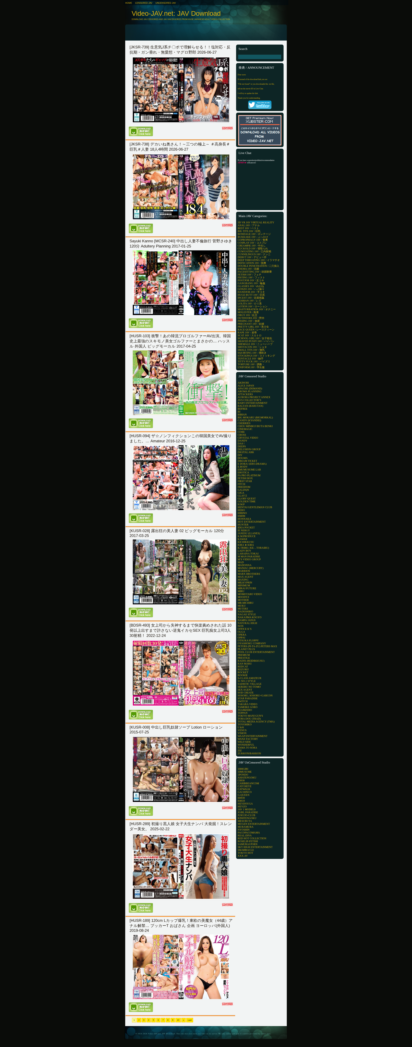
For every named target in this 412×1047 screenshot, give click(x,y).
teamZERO (245, 710)
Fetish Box (245, 478)
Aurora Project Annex (254, 397)
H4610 (241, 800)
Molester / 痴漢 (248, 312)
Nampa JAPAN (247, 620)
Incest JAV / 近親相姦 (251, 297)
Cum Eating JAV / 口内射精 (254, 251)
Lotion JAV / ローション (252, 306)
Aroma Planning (250, 391)
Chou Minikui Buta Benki (255, 426)
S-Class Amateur (249, 678)
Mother (243, 600)
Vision (242, 733)
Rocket (243, 672)
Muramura (245, 826)
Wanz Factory (248, 739)
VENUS (242, 730)
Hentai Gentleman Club (255, 507)
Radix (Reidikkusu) (251, 660)
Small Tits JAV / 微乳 (251, 350)
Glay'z (242, 495)
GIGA (241, 492)
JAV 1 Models (247, 809)
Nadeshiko (245, 611)
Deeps (242, 446)
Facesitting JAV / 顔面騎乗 (255, 271)
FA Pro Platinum (249, 475)
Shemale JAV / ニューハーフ (255, 344)
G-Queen (243, 795)
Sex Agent (245, 689)
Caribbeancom (248, 783)
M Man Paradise (249, 556)
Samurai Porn (248, 844)
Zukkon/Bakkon (249, 753)
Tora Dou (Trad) (249, 718)
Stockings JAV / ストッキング (256, 355)
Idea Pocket (246, 527)
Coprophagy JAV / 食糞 (253, 239)
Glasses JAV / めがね (251, 286)
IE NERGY (244, 530)
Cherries (244, 423)
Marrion (244, 571)
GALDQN (243, 490)
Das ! (241, 443)
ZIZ (240, 750)
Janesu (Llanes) (249, 533)
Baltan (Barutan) (250, 406)
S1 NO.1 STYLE (247, 681)
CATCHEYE (245, 786)
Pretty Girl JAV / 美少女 (253, 326)
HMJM (241, 516)
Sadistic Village (250, 684)
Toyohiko (245, 724)
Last (190, 1020)
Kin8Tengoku (247, 818)
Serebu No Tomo (249, 686)
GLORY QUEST (247, 498)
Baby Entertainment (252, 403)
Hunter (243, 524)
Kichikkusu (246, 542)
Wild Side (244, 741)
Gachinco (245, 792)
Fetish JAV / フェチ (249, 274)
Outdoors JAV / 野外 (251, 318)
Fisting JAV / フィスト (251, 277)
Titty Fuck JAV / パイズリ (254, 361)
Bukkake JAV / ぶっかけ (253, 237)
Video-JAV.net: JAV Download (176, 13)
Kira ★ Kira (246, 545)
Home (128, 3)
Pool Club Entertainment (256, 652)
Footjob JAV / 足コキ (251, 280)
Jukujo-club (246, 815)
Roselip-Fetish (248, 841)
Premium (244, 655)
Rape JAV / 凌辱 (247, 332)
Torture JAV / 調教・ (251, 364)
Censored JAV (143, 3)
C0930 (241, 780)
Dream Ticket (247, 461)
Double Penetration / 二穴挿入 (258, 266)
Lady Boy (244, 550)
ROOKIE (243, 675)
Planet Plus (246, 649)
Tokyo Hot (245, 853)
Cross (242, 434)
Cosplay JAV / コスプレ (252, 242)
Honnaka (244, 518)
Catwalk (244, 789)
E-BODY (243, 466)
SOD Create (246, 692)
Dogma (243, 458)
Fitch (241, 484)
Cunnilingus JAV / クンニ (254, 254)
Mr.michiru (246, 602)
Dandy (242, 440)
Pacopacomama (249, 832)
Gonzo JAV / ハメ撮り (251, 289)
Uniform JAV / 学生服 (251, 367)
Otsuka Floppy (248, 640)
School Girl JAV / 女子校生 (255, 338)
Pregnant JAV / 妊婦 (251, 323)
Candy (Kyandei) (249, 420)
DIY (240, 455)
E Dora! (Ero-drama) (252, 463)
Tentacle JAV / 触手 (250, 358)
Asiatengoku (247, 777)
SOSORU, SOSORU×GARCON (255, 695)
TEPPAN (243, 713)
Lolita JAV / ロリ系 (250, 303)
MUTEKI (243, 608)
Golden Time (247, 501)
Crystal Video (248, 437)
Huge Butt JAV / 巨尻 (251, 294)
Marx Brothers (249, 573)
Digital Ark (246, 452)
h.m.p (241, 504)
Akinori (243, 382)
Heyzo (242, 806)
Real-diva (245, 835)
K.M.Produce (247, 536)
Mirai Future (247, 588)
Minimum (244, 585)
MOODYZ (243, 597)
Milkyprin (245, 582)
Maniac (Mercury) (250, 568)
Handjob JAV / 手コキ (251, 292)
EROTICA (243, 472)
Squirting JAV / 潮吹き (252, 352)
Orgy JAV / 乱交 (247, 315)
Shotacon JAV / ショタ (252, 347)
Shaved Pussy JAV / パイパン (256, 341)
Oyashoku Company (252, 643)
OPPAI (241, 637)
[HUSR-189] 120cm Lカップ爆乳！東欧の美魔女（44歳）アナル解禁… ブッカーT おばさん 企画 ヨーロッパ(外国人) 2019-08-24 (181, 925)
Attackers (245, 394)
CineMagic (245, 429)
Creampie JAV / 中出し (252, 245)
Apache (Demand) (250, 388)
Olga (241, 631)
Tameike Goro (248, 707)
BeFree (243, 408)
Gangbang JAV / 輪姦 (251, 283)
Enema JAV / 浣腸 (248, 268)
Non (240, 626)
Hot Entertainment (252, 521)
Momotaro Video (250, 594)
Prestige (244, 657)
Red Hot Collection (252, 838)
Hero (241, 510)
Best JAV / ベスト (248, 228)
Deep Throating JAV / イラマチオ (259, 260)
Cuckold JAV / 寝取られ (253, 248)
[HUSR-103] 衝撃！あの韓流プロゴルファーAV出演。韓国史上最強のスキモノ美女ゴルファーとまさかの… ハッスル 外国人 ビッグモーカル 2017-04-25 (180, 341)
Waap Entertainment (252, 736)
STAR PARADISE (248, 698)
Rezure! (243, 669)
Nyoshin (244, 829)
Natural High (247, 623)
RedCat (243, 666)
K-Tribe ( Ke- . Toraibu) (253, 547)
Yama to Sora (247, 747)
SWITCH (243, 701)
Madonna (245, 565)
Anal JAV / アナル (249, 225)
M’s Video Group (249, 559)
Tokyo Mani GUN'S (250, 715)
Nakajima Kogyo (250, 617)
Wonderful (246, 744)
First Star (245, 481)
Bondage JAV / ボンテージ (254, 234)
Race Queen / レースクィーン (256, 329)
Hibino (242, 513)
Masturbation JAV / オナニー (257, 309)
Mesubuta (245, 821)
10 (178, 1020)
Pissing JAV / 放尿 (249, 321)
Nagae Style (247, 614)
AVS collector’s (249, 400)
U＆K (241, 727)
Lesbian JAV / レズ (249, 300)
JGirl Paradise (248, 812)
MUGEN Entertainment (254, 824)
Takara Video (247, 704)
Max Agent (245, 576)
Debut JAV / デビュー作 (252, 257)
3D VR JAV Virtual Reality (256, 222)
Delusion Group (249, 449)
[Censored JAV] (227, 129)
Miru (241, 591)
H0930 (241, 797)
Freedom (244, 487)
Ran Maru (245, 663)
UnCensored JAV (165, 3)
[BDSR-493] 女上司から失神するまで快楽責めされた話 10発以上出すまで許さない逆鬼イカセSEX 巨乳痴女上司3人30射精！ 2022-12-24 (180, 630)
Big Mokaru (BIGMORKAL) (255, 417)
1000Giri (243, 769)
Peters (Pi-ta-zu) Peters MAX (257, 646)
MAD (241, 562)
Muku (242, 605)
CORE (241, 432)
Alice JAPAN (246, 385)
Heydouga (245, 803)
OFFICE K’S (245, 629)
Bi (239, 411)
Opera (242, 634)
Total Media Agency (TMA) (256, 721)
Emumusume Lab (249, 469)
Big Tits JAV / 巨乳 (249, 231)
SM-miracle (246, 850)
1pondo (243, 774)
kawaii (242, 539)
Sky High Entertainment (255, 847)
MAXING (243, 579)
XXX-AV (243, 855)
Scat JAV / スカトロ (250, 335)
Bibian (242, 414)
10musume (245, 771)
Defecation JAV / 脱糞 (252, 263)
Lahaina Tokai (248, 553)
